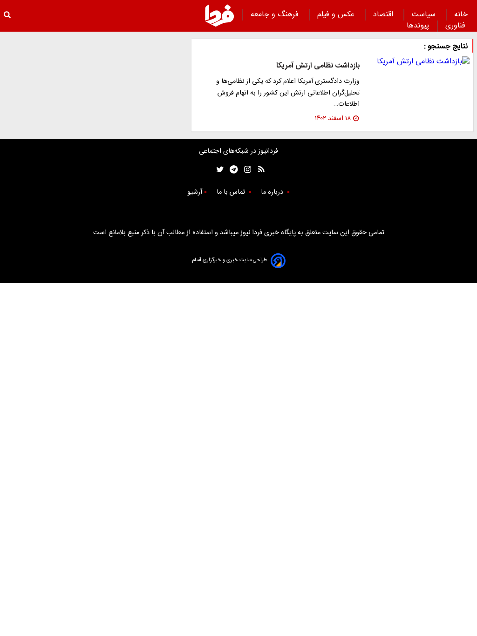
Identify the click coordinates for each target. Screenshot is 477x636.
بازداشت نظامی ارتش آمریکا (318, 66)
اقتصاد (384, 14)
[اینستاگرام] (245, 169)
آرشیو (194, 192)
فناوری (456, 26)
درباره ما (273, 192)
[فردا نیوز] (219, 15)
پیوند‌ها (418, 26)
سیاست (425, 14)
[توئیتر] (218, 169)
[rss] (258, 169)
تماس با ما (232, 192)
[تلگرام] (231, 169)
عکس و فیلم (337, 14)
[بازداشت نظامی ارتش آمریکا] (418, 62)
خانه (461, 14)
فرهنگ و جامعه (276, 14)
